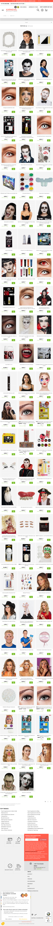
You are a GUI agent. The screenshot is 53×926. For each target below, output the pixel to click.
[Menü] (51, 912)
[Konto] (41, 10)
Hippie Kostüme (5, 821)
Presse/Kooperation (33, 890)
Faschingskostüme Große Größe (9, 811)
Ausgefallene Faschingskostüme (35, 828)
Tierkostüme (4, 816)
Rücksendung (31, 881)
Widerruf (30, 883)
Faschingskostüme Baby (33, 811)
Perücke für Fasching (33, 830)
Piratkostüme (31, 816)
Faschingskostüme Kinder (34, 814)
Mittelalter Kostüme (6, 826)
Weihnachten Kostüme (6, 819)
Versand (30, 878)
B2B (28, 886)
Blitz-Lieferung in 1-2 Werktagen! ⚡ (26, 1)
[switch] (48, 921)
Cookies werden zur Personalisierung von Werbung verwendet (15, 913)
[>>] (50, 801)
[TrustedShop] (16, 7)
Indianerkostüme (32, 818)
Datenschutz (31, 888)
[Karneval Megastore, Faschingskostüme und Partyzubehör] (11, 10)
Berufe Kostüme (5, 818)
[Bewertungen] (10, 865)
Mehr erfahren (8, 919)
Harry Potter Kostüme (6, 830)
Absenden (44, 839)
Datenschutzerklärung (31, 851)
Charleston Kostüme (32, 821)
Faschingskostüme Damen (7, 814)
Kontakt (30, 874)
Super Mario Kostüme (33, 826)
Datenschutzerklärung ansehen (9, 906)
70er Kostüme (4, 828)
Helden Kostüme (5, 823)
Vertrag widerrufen (37, 918)
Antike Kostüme (31, 823)
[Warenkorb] (45, 10)
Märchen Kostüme (32, 819)
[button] (3, 923)
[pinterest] (33, 915)
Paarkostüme (4, 812)
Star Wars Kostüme (6, 825)
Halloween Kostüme (32, 825)
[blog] (36, 915)
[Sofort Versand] (19, 839)
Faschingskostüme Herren (34, 812)
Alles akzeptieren (23, 919)
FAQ (28, 876)
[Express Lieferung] (19, 865)
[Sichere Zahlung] (10, 839)
